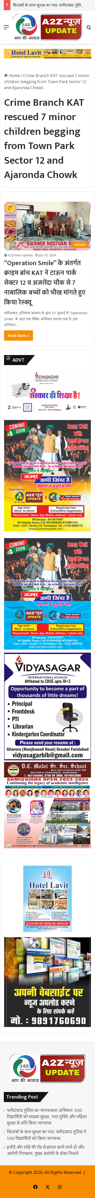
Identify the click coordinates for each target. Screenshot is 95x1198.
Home (14, 75)
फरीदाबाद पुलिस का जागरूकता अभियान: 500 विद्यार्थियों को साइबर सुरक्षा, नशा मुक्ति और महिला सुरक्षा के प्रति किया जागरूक (47, 1116)
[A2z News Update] (47, 27)
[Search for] (88, 28)
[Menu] (6, 28)
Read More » (18, 335)
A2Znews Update (20, 255)
